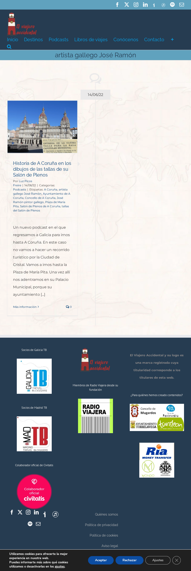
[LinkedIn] (36, 512)
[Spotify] (30, 524)
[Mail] (38, 524)
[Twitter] (20, 512)
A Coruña (50, 189)
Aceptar (101, 560)
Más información (25, 307)
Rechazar (129, 560)
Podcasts (19, 189)
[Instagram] (28, 512)
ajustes (60, 566)
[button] (9, 46)
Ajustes (158, 560)
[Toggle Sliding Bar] (172, 39)
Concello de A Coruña (40, 198)
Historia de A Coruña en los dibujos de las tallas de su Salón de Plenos (42, 169)
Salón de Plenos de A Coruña (40, 206)
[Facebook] (12, 512)
